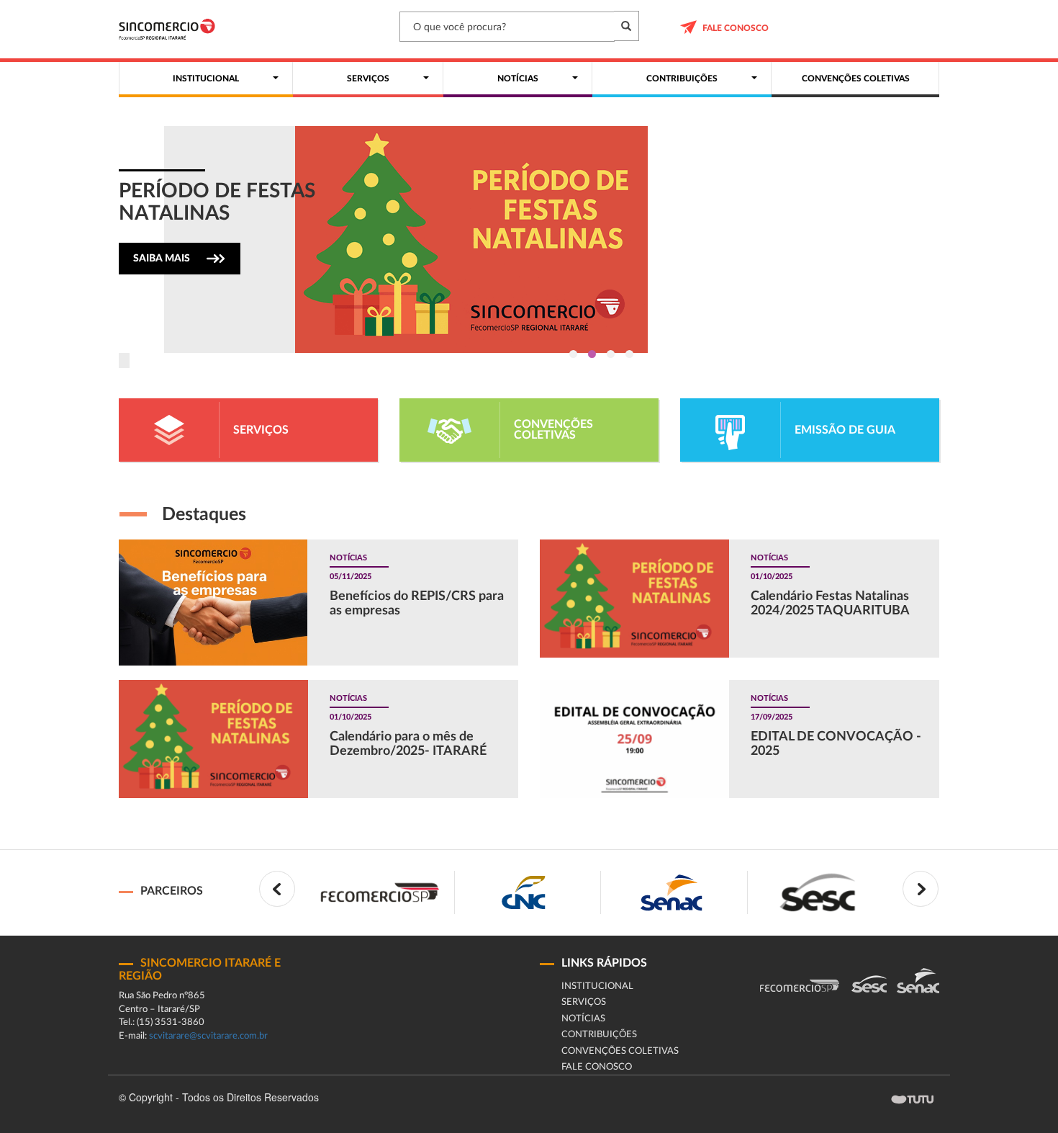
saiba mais (161, 259)
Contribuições (599, 1034)
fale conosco (735, 28)
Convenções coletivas (620, 1051)
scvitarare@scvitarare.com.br (208, 1036)
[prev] (277, 889)
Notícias (583, 1019)
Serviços (583, 1002)
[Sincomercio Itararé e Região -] (167, 29)
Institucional (597, 986)
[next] (921, 889)
